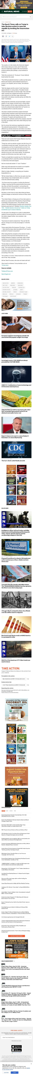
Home (3, 22)
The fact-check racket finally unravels (13, 460)
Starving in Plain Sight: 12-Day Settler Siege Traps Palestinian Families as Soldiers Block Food (13, 825)
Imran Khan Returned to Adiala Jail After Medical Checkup (15, 883)
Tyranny (11, 42)
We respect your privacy (16, 1040)
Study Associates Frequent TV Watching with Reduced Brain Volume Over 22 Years (15, 897)
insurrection (18, 40)
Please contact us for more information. (10, 692)
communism (16, 39)
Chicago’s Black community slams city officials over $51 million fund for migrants (16, 611)
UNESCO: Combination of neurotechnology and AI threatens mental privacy (16, 385)
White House (20, 42)
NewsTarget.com (6, 274)
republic (3, 42)
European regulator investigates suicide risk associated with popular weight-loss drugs (15, 336)
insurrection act (25, 40)
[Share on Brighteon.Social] (3, 36)
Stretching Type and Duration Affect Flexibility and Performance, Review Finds (14, 926)
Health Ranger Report (7, 961)
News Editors (10, 434)
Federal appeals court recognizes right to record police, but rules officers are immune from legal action (16, 839)
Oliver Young (10, 383)
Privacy (3, 1056)
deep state (22, 39)
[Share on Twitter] (9, 36)
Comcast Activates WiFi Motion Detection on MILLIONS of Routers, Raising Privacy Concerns (16, 844)
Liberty (5, 41)
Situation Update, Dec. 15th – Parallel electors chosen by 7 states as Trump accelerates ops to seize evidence (16, 207)
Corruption (8, 22)
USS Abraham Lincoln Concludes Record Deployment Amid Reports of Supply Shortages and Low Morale (16, 834)
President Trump (20, 41)
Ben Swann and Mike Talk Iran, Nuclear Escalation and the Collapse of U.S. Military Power (16, 1011)
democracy (26, 39)
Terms (6, 1056)
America (11, 39)
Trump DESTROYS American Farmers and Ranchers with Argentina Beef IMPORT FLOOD (16, 986)
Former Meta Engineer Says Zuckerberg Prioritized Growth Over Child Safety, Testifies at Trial (16, 859)
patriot (16, 41)
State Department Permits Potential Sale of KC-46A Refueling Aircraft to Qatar (14, 815)
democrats (4, 40)
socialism (7, 42)
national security (10, 41)
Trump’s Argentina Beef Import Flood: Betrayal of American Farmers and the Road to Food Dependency (16, 921)
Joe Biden (15, 289)
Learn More (6, 1072)
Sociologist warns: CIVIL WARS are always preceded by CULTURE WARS (15, 361)
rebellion (27, 41)
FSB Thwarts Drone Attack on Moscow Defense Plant (14, 829)
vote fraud (15, 42)
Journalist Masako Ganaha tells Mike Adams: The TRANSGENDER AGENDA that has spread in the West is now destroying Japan (16, 586)
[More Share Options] (12, 36)
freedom (14, 40)
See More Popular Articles (16, 936)
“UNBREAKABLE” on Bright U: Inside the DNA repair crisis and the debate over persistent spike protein (15, 864)
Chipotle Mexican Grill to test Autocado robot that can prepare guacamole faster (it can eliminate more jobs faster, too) (16, 411)
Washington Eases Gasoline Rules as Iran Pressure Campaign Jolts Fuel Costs (14, 854)
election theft (9, 40)
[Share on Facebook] (6, 36)
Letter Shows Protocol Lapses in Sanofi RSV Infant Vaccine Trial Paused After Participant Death (16, 849)
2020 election (6, 39)
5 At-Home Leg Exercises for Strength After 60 (13, 917)
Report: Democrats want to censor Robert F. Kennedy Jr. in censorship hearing (15, 436)
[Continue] (30, 1037)
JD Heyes (9, 33)
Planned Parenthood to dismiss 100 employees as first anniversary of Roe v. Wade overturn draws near (16, 559)
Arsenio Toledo (10, 358)
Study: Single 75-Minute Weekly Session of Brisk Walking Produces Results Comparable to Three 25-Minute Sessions (16, 912)
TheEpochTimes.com (7, 271)
